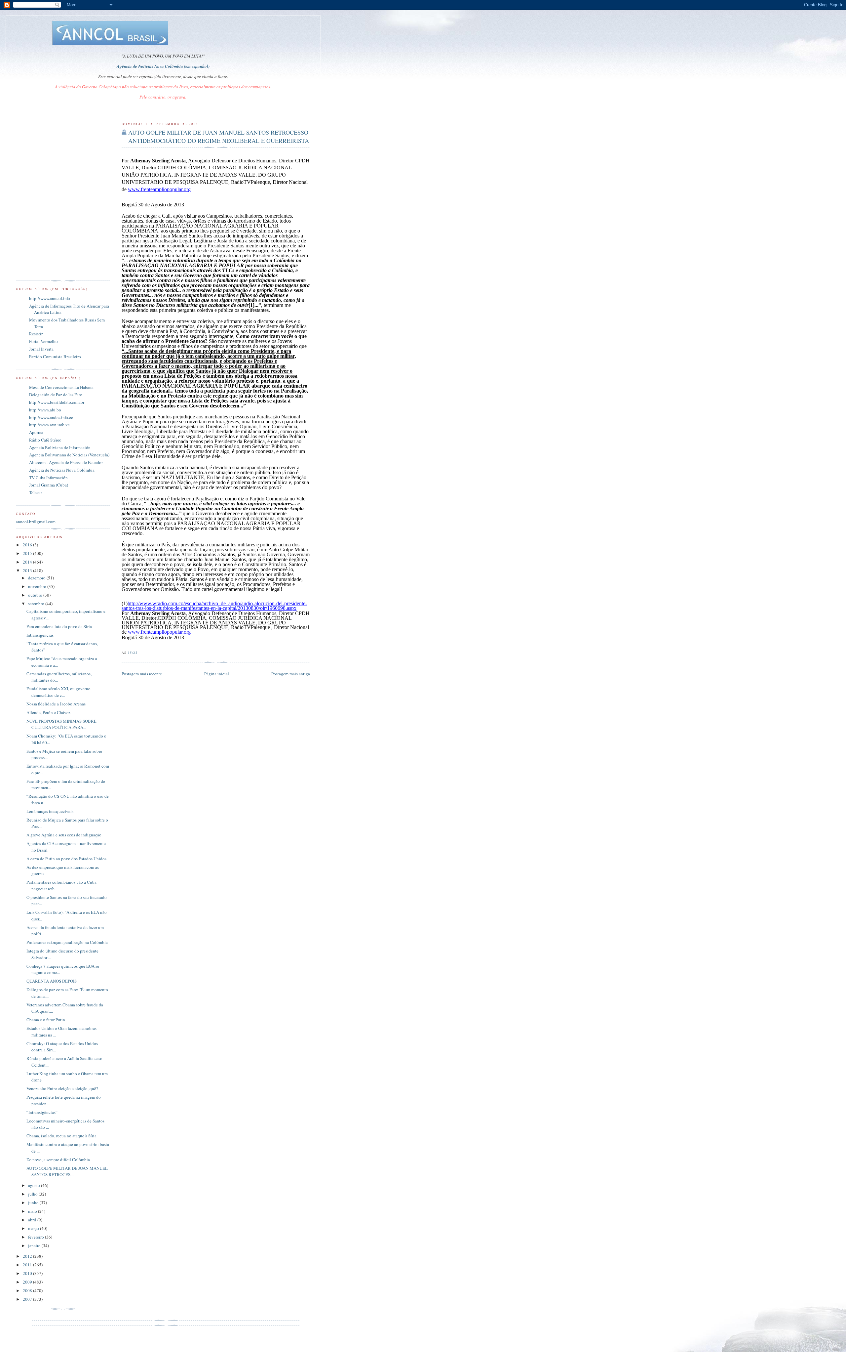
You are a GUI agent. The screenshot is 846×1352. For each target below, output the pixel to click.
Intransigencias (40, 635)
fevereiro (36, 1237)
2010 (28, 1273)
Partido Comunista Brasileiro (55, 356)
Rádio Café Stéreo (45, 440)
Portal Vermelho (43, 341)
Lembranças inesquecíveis (49, 811)
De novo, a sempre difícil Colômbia (58, 1159)
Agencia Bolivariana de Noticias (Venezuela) (69, 455)
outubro (35, 595)
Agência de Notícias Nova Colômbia (62, 470)
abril (32, 1220)
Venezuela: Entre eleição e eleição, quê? (62, 1088)
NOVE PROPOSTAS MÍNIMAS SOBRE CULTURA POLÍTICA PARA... (61, 724)
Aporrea (36, 432)
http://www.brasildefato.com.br (56, 402)
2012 (28, 1256)
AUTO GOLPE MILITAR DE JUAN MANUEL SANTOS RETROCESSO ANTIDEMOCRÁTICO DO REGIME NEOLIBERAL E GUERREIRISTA (218, 136)
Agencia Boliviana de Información (60, 447)
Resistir (36, 334)
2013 (28, 570)
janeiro (35, 1245)
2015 (28, 553)
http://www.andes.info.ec (51, 417)
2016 (28, 545)
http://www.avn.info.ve (49, 425)
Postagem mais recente (142, 674)
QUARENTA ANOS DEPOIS (51, 981)
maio (33, 1211)
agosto (34, 1185)
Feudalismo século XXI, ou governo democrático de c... (58, 692)
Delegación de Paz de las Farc (55, 395)
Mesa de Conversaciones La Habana (61, 387)
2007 (28, 1299)
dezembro (37, 578)
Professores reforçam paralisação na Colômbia (67, 942)
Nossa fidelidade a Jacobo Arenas (56, 704)
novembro (37, 586)
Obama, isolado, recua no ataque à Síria (61, 1136)
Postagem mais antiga (290, 674)
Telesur (35, 492)
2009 (28, 1282)
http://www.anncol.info (49, 298)
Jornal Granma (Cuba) (48, 485)
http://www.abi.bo (45, 410)
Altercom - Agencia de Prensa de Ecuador (66, 462)
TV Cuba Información (48, 478)
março (34, 1228)
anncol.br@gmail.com (36, 522)
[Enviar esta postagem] (139, 652)
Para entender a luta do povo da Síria (59, 626)
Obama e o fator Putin (45, 1020)
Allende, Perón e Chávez (48, 712)
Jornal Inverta (41, 349)
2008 (28, 1290)
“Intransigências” (42, 1112)
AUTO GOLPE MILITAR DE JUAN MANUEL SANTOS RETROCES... (67, 1171)
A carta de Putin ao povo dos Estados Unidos (66, 859)
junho (34, 1202)
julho (33, 1194)
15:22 (132, 652)
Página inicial (216, 674)
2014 (28, 562)
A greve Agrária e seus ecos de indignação (63, 835)
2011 (28, 1265)
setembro (36, 604)
